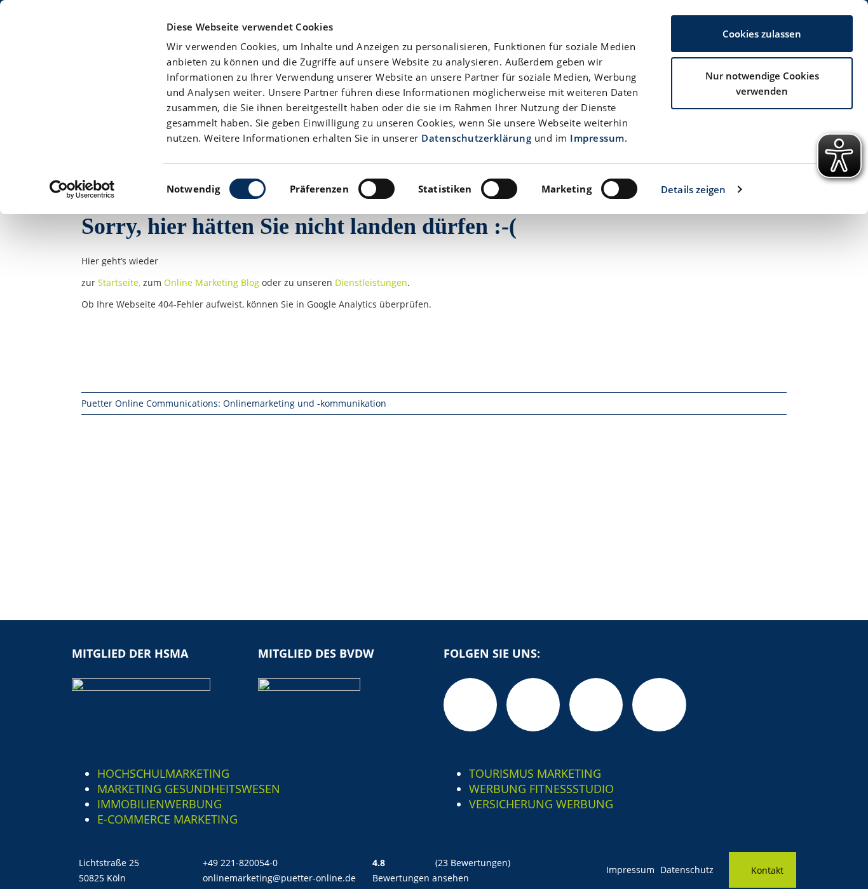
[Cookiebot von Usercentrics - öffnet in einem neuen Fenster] (82, 189)
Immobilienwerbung (159, 803)
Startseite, (120, 282)
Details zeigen (693, 189)
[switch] (376, 189)
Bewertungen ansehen (420, 878)
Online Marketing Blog (211, 282)
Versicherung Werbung (541, 803)
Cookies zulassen (761, 33)
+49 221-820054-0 (240, 863)
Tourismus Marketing (535, 773)
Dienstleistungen (371, 282)
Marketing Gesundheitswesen (188, 788)
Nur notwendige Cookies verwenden (762, 83)
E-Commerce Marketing (167, 819)
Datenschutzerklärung (476, 138)
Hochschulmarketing (163, 773)
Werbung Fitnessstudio (541, 788)
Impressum (597, 138)
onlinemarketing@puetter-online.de (279, 878)
